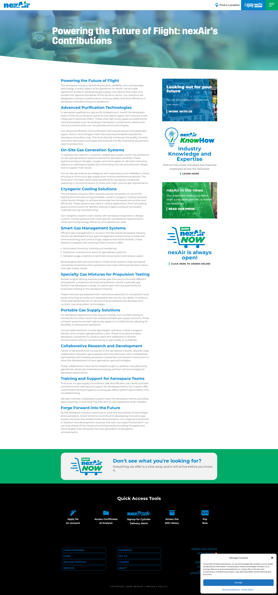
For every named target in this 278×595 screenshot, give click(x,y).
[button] (272, 557)
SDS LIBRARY (206, 553)
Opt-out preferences (231, 589)
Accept (238, 582)
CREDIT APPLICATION (204, 549)
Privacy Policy (247, 589)
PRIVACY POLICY (157, 586)
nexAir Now (253, 5)
